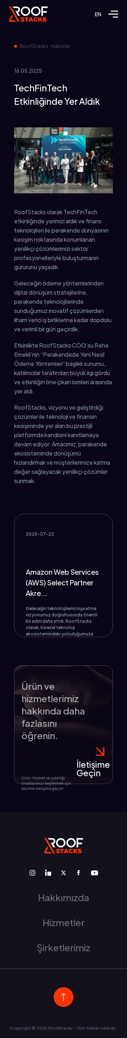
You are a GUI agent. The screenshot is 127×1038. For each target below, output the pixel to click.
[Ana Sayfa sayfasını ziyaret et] (63, 845)
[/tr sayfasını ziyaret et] (28, 14)
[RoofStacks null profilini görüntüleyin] (32, 873)
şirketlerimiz (63, 947)
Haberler (61, 46)
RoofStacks (34, 46)
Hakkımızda (63, 897)
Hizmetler (64, 922)
